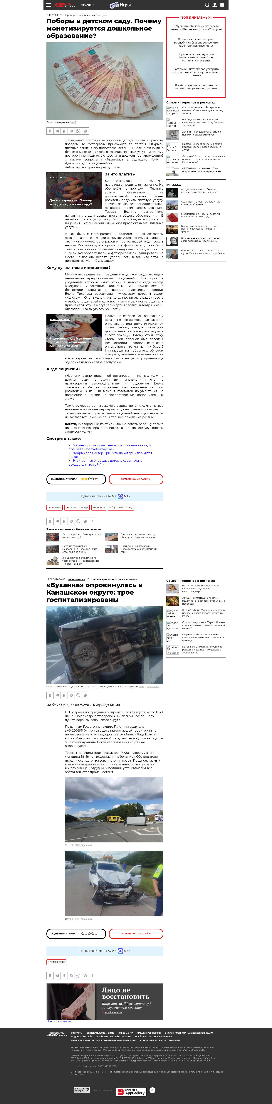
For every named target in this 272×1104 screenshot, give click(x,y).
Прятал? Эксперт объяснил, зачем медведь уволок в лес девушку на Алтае (202, 147)
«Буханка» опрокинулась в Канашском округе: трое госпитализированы (196, 57)
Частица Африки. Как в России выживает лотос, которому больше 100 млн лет (202, 122)
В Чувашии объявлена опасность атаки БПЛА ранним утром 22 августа (196, 28)
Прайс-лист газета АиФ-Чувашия (154, 1037)
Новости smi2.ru (58, 1021)
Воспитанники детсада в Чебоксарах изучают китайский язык (139, 549)
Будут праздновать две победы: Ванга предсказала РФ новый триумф (199, 229)
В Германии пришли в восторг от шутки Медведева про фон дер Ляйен (203, 252)
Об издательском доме (100, 1033)
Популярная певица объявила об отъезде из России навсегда (199, 190)
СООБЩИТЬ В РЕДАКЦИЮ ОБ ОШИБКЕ (160, 1040)
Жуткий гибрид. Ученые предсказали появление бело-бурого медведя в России (203, 613)
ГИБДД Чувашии (149, 686)
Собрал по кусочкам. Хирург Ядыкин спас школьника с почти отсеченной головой (203, 625)
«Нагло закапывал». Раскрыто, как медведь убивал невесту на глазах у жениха (203, 110)
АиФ (73, 122)
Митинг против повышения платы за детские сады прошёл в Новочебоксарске (110, 447)
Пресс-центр (125, 1033)
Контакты (76, 1033)
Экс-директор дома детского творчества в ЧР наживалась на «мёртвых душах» (80, 560)
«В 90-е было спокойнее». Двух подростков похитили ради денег (201, 170)
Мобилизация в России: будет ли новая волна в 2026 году (200, 215)
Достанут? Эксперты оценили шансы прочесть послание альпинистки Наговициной (203, 159)
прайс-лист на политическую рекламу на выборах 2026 (103, 1040)
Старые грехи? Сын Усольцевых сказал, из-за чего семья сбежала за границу (203, 637)
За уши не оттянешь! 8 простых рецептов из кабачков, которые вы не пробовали (203, 600)
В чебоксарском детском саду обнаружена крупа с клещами (138, 535)
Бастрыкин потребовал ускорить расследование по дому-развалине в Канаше (196, 72)
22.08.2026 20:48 (55, 579)
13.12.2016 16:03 (54, 15)
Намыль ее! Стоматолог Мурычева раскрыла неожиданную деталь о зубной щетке (202, 649)
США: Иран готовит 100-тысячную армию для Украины (200, 203)
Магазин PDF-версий (149, 1033)
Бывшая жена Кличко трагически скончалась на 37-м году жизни (200, 239)
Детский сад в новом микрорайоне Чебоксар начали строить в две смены (80, 549)
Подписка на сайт (81, 1037)
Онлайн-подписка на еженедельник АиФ (189, 1033)
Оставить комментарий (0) (136, 479)
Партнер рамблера (103, 1090)
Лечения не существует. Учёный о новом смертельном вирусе (201, 133)
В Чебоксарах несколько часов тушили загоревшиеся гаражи (196, 87)
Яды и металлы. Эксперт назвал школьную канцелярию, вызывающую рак (200, 588)
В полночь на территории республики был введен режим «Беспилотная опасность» (196, 42)
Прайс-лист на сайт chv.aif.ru (113, 1037)
